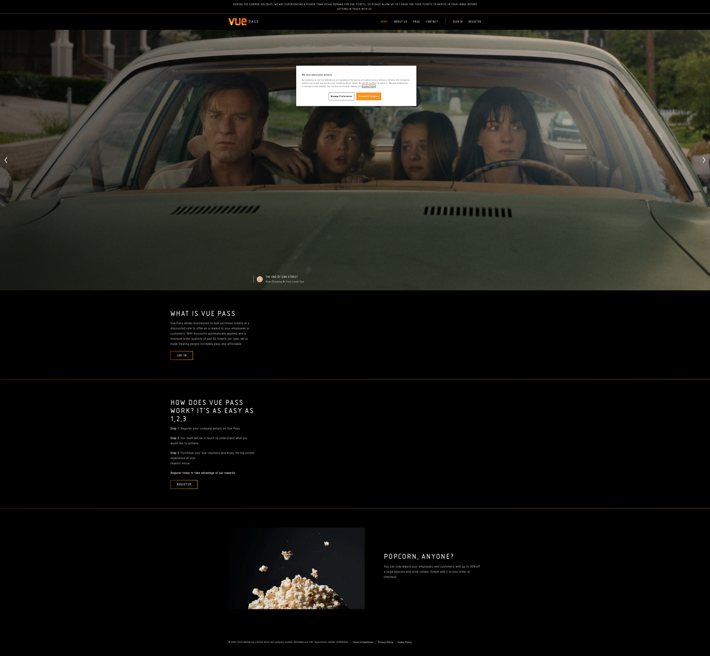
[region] (356, 86)
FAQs (416, 21)
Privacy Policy (385, 642)
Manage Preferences (341, 96)
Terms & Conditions (363, 642)
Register (475, 21)
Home (384, 21)
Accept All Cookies (368, 96)
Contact (432, 21)
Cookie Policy (405, 642)
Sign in (458, 21)
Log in (182, 355)
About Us (400, 21)
